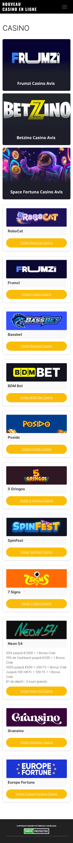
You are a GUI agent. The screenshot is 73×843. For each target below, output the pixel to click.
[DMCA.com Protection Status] (36, 831)
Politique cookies (31, 836)
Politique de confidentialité (53, 836)
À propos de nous (14, 836)
